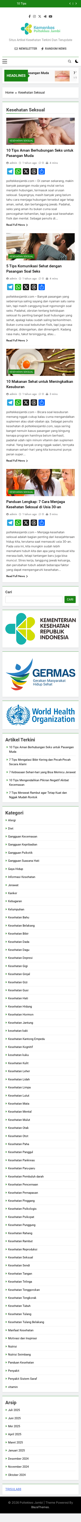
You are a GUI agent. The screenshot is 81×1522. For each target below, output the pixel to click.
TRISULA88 (13, 1489)
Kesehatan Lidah (19, 1079)
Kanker (12, 893)
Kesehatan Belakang (21, 925)
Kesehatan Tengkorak (22, 1298)
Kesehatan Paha (18, 1144)
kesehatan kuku (18, 1055)
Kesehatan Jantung (20, 1023)
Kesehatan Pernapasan (23, 1193)
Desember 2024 (18, 1458)
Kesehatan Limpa (19, 1087)
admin (13, 163)
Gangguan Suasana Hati (23, 861)
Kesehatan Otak (18, 1128)
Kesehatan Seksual (21, 140)
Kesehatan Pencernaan (23, 1184)
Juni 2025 (14, 1418)
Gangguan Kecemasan (22, 836)
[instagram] (34, 16)
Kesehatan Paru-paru (21, 1168)
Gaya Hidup (15, 869)
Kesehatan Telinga (20, 1281)
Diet (10, 828)
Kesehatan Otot (18, 1136)
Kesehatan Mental (20, 1111)
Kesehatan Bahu (18, 917)
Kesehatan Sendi (19, 1265)
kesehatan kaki (18, 1031)
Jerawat (13, 885)
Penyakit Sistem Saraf (22, 1379)
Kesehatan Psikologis (22, 1209)
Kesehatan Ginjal (19, 974)
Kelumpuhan (16, 909)
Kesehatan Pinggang (21, 1201)
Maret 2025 (15, 1442)
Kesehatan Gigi (18, 966)
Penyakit (13, 1371)
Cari (8, 592)
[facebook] (30, 16)
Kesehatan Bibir (18, 933)
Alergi (12, 820)
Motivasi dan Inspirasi (22, 1338)
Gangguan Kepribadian (22, 844)
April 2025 (14, 1434)
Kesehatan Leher (19, 1071)
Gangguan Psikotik (20, 853)
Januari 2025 (16, 1450)
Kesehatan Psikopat (21, 1217)
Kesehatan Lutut (18, 1095)
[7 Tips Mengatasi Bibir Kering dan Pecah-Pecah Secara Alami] (57, 78)
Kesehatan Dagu (18, 950)
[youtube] (50, 16)
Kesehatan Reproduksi (22, 1249)
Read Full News (15, 225)
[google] (45, 16)
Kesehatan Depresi (20, 958)
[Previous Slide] (70, 3)
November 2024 (18, 1466)
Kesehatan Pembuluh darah (26, 1176)
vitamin (13, 1387)
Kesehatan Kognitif (20, 1047)
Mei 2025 (14, 1426)
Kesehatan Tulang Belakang (26, 1322)
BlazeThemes (40, 1507)
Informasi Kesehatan (21, 877)
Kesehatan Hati (18, 998)
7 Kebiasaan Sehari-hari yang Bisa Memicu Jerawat (42, 772)
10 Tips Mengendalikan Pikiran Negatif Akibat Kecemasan (16, 3)
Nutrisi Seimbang (19, 1354)
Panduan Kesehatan (21, 1362)
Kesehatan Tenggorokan (24, 1290)
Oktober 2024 (17, 1475)
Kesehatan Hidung (20, 1006)
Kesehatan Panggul (20, 1152)
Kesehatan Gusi (18, 990)
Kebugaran (15, 901)
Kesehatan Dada (18, 942)
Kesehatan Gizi (18, 982)
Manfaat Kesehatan (20, 1330)
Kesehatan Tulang (19, 1314)
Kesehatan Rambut (20, 1241)
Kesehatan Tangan (20, 1273)
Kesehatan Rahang (20, 1233)
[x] (39, 16)
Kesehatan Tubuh (19, 1306)
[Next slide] (76, 3)
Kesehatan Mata (18, 1103)
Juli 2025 (14, 1410)
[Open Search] (69, 61)
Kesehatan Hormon (20, 1014)
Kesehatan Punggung (21, 1225)
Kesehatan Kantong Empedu (26, 1039)
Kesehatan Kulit (18, 1063)
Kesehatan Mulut (19, 1120)
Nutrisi (12, 1346)
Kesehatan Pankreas (21, 1160)
